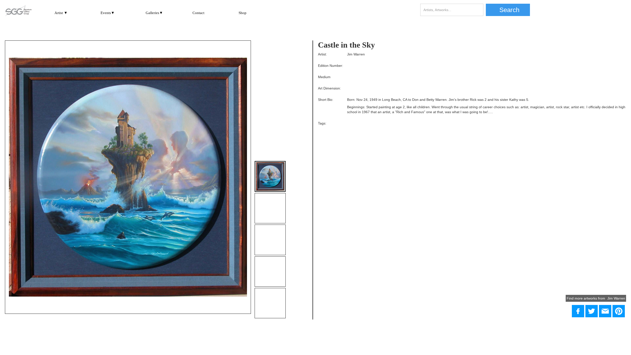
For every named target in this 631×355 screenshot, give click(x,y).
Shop (242, 13)
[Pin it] (619, 311)
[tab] (270, 176)
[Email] (605, 311)
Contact (198, 13)
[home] (18, 11)
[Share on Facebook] (578, 311)
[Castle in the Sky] (591, 311)
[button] (61, 12)
